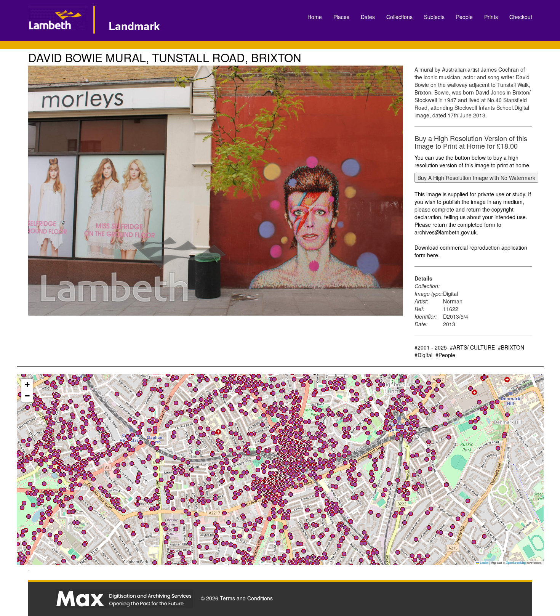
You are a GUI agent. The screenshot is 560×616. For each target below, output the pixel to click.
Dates (368, 17)
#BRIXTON (511, 347)
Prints (491, 17)
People (464, 17)
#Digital (423, 355)
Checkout (520, 17)
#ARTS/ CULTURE (472, 347)
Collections (399, 17)
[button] (274, 559)
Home (314, 17)
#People (445, 355)
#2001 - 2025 (430, 347)
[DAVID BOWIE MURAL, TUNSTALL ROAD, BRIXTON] (215, 191)
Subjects (434, 17)
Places (341, 17)
